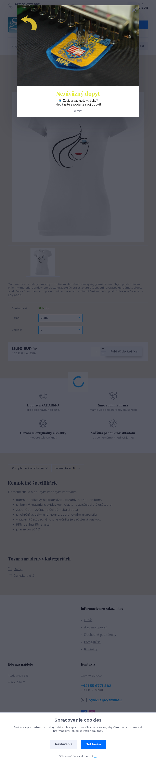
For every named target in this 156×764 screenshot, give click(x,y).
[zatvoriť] (134, 10)
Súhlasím (93, 744)
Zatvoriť (78, 110)
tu (95, 756)
